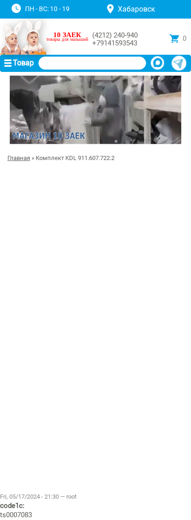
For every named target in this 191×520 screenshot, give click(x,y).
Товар (23, 62)
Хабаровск (136, 9)
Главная (18, 157)
